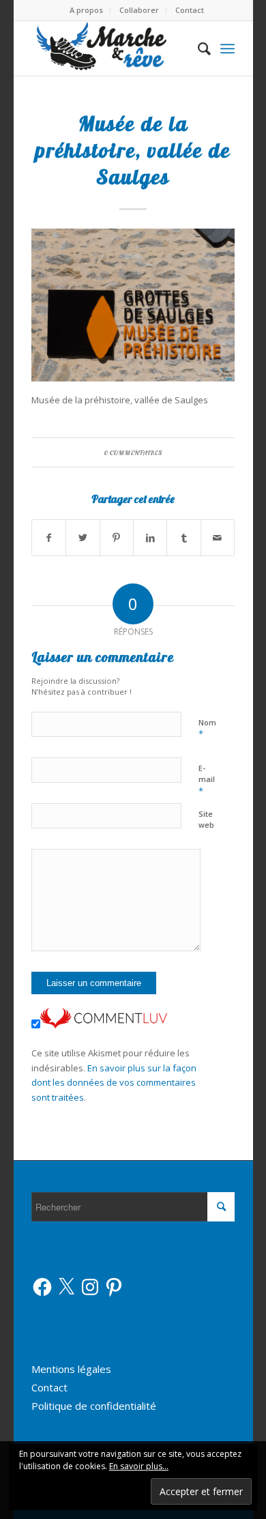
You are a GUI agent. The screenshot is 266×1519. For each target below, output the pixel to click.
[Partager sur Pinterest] (116, 537)
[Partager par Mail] (217, 537)
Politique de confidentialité (93, 1406)
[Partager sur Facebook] (48, 537)
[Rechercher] (197, 48)
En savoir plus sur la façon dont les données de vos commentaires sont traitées (113, 1082)
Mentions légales (71, 1369)
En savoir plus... (138, 1466)
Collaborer (139, 10)
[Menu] (227, 48)
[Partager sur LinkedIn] (150, 537)
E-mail (206, 780)
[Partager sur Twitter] (82, 537)
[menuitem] (86, 10)
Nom (207, 728)
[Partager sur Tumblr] (183, 537)
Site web (206, 819)
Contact (189, 10)
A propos (86, 10)
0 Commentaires (133, 452)
